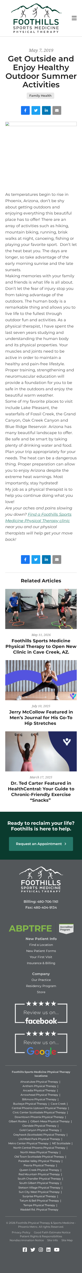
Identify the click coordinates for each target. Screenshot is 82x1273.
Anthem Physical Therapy (39, 1086)
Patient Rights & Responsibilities (41, 1236)
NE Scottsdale (61, 1143)
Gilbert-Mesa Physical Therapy (50, 1121)
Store (41, 992)
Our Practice (41, 980)
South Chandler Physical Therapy (39, 1178)
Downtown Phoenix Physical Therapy (39, 1117)
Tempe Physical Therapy (39, 1205)
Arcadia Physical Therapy (39, 1090)
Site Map (67, 1240)
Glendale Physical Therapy (39, 1125)
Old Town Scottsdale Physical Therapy (39, 1156)
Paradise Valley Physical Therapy (39, 1161)
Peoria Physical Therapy (39, 1165)
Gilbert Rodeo (18, 1121)
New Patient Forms (41, 951)
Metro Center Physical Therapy (28, 1143)
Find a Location (41, 945)
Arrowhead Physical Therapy (39, 1094)
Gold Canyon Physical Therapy (39, 1130)
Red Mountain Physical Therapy (39, 1174)
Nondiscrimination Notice (27, 1240)
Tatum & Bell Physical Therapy (39, 1200)
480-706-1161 (47, 901)
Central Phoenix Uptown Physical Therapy (39, 1108)
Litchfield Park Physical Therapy (39, 1139)
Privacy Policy (21, 1232)
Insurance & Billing (41, 963)
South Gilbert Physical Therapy (39, 1183)
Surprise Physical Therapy (39, 1196)
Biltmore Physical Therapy (39, 1099)
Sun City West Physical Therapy (39, 1192)
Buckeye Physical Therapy (30, 1103)
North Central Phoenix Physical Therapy (39, 1147)
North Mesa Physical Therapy (39, 1152)
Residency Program (41, 986)
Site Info (52, 1240)
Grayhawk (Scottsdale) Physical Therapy (39, 1134)
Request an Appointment (39, 844)
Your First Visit (41, 957)
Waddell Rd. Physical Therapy (39, 1209)
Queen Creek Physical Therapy (39, 1170)
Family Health (40, 96)
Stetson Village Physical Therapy (39, 1187)
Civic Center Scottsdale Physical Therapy (39, 1112)
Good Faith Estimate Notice (52, 1232)
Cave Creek (58, 1103)
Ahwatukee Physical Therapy (39, 1081)
